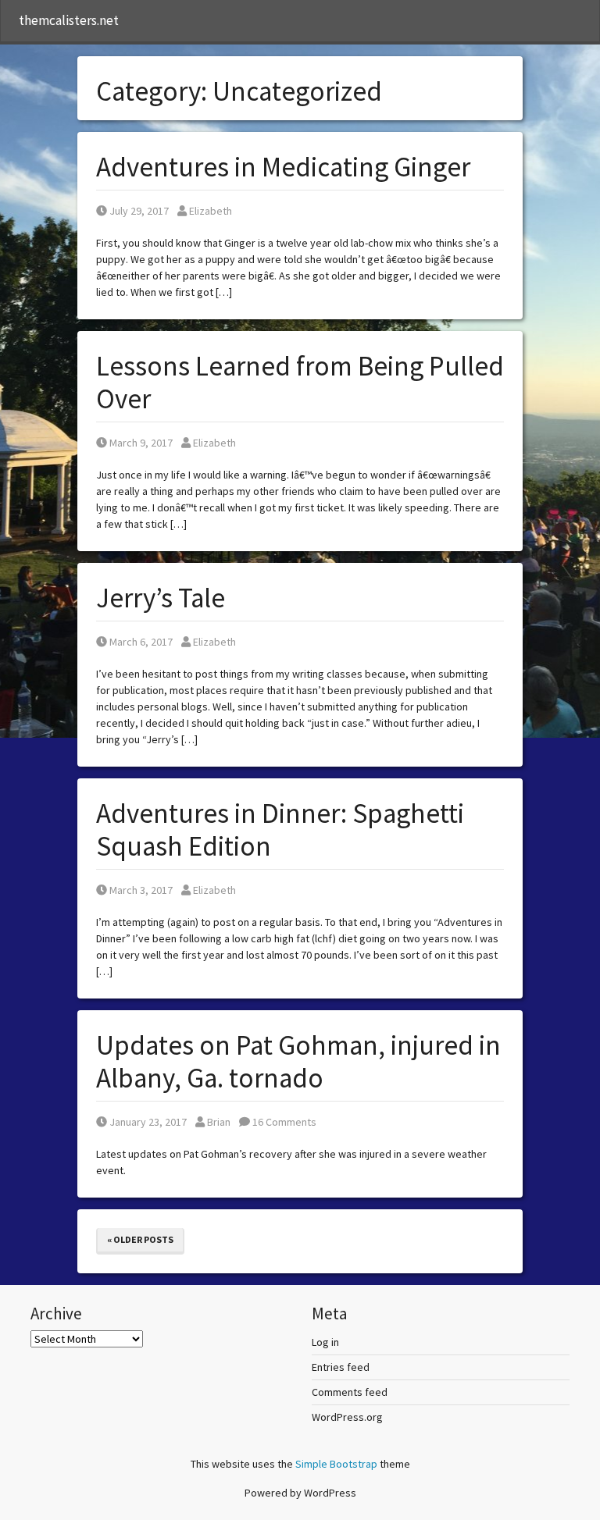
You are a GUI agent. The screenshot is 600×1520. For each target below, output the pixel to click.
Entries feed (341, 1367)
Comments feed (350, 1392)
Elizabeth (210, 211)
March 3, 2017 (141, 890)
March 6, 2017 (141, 642)
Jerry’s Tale (160, 598)
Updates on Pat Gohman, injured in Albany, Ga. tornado (298, 1061)
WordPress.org (347, 1417)
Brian (218, 1122)
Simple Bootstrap (336, 1464)
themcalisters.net (69, 20)
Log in (325, 1342)
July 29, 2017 (139, 211)
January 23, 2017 (148, 1122)
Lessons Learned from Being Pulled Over (300, 382)
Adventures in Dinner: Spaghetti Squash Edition (280, 829)
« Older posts (140, 1239)
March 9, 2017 (141, 443)
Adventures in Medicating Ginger (283, 167)
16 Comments (283, 1122)
